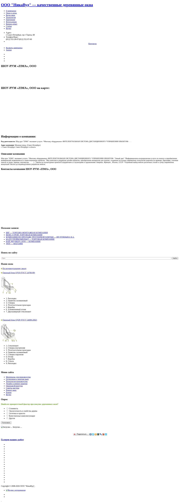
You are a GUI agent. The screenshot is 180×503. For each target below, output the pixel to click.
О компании (11, 11)
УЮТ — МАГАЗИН (14, 244)
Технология (11, 17)
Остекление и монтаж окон (17, 379)
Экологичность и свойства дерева (23, 411)
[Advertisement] (45, 75)
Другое (12, 418)
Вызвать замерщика (14, 48)
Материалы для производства (18, 377)
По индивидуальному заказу (14, 268)
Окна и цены (11, 13)
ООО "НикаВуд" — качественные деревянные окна (47, 5)
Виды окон (10, 15)
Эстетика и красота (17, 413)
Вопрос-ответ (11, 24)
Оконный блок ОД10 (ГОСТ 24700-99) (19, 273)
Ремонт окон (11, 390)
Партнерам (10, 20)
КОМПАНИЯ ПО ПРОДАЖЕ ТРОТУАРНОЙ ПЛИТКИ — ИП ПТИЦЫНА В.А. (40, 237)
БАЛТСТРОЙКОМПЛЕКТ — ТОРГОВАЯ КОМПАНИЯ (30, 239)
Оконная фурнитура (14, 386)
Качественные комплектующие (22, 416)
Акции (9, 50)
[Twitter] (93, 434)
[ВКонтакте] (90, 434)
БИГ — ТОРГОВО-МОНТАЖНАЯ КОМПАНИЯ (27, 233)
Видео (8, 28)
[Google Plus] (103, 434)
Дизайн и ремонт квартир (16, 384)
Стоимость (13, 408)
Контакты (92, 44)
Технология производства (17, 381)
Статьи (9, 26)
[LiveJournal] (101, 434)
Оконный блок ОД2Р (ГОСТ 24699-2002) (20, 320)
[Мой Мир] (98, 434)
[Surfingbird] (106, 434)
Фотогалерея (11, 22)
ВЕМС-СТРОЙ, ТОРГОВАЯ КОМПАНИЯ (24, 235)
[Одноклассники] (95, 434)
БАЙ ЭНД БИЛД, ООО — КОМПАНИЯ (23, 241)
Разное (9, 392)
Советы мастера (12, 388)
